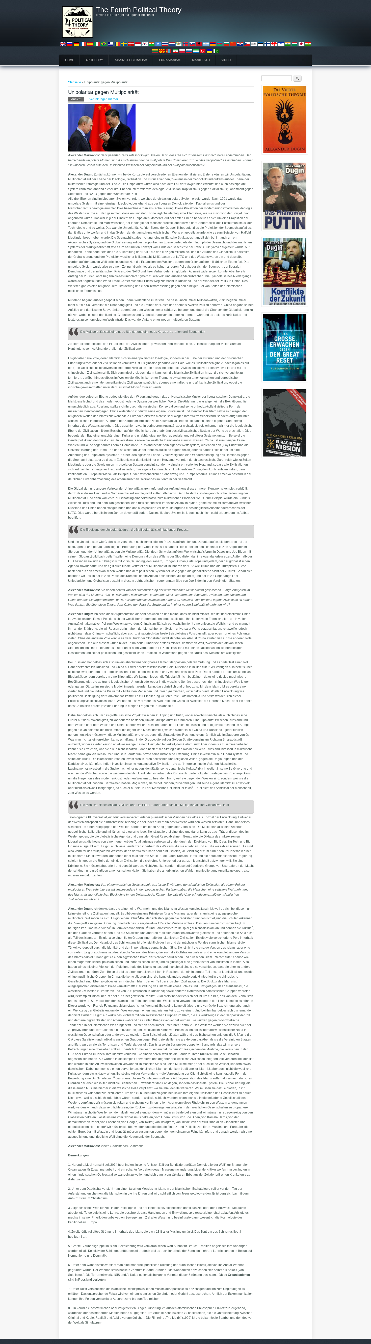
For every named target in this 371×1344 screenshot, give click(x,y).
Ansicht (77, 99)
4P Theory (94, 60)
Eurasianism (169, 60)
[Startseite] (77, 37)
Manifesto (201, 60)
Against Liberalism (131, 60)
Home (69, 60)
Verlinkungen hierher (103, 99)
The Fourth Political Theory (138, 9)
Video (226, 60)
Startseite (74, 82)
